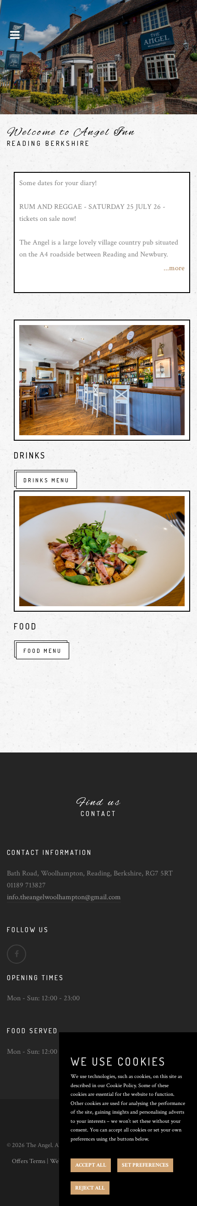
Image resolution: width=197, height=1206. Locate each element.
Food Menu (42, 650)
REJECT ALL (90, 1188)
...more (174, 268)
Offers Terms (28, 1161)
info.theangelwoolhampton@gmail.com (64, 897)
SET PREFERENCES (145, 1165)
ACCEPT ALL (90, 1165)
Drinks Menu (46, 480)
